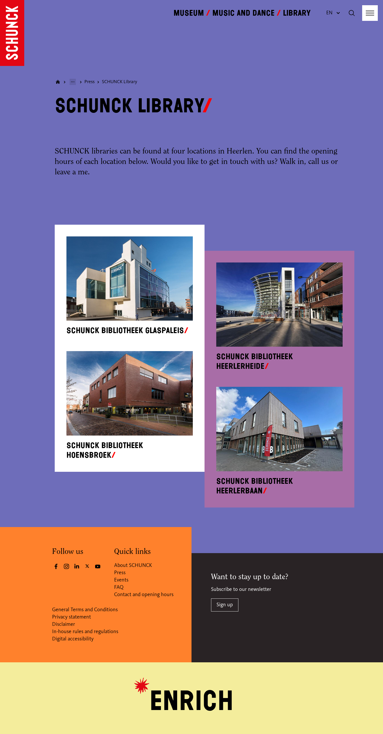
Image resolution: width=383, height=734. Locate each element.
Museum (189, 13)
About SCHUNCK (133, 565)
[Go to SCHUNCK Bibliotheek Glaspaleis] (129, 278)
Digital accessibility (73, 639)
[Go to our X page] (87, 566)
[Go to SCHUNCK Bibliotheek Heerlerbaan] (279, 429)
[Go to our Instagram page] (66, 566)
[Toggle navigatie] (370, 13)
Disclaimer (63, 624)
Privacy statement (71, 617)
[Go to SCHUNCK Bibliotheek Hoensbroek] (129, 393)
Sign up (225, 605)
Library (297, 13)
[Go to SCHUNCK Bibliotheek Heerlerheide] (279, 304)
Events (121, 580)
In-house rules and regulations (85, 631)
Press (89, 81)
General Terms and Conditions (85, 610)
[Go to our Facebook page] (56, 566)
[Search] (352, 13)
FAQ (118, 587)
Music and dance (243, 13)
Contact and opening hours (144, 594)
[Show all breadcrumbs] (73, 82)
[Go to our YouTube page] (98, 566)
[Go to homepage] (12, 33)
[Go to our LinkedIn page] (77, 566)
